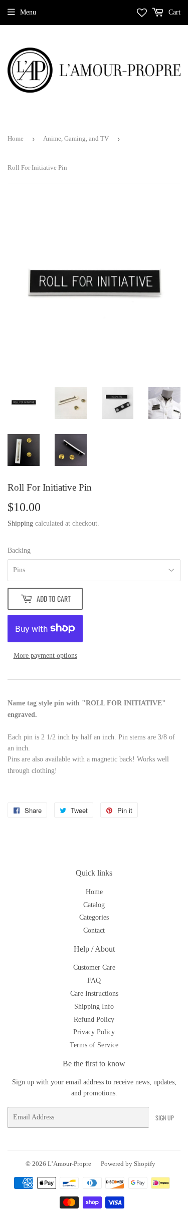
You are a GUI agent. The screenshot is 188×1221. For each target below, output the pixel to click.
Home (16, 138)
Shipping (20, 523)
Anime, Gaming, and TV (76, 138)
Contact (94, 930)
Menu (28, 12)
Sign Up (164, 1117)
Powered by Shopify (128, 1163)
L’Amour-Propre (69, 1163)
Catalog (94, 905)
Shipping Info (94, 1006)
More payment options (45, 655)
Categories (94, 917)
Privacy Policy (94, 1032)
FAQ (94, 980)
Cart (173, 12)
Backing (19, 550)
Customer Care (94, 967)
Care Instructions (94, 993)
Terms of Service (94, 1045)
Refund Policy (94, 1019)
